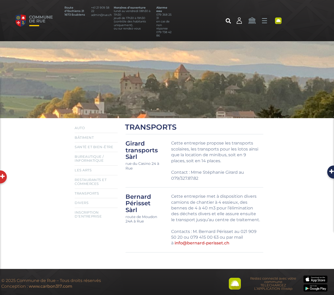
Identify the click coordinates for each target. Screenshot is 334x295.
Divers (81, 203)
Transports (87, 193)
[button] (265, 20)
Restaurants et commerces (90, 182)
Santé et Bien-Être (94, 147)
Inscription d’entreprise (88, 214)
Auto (80, 128)
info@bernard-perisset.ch (202, 242)
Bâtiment (84, 137)
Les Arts (83, 170)
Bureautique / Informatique (89, 158)
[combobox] (200, 21)
